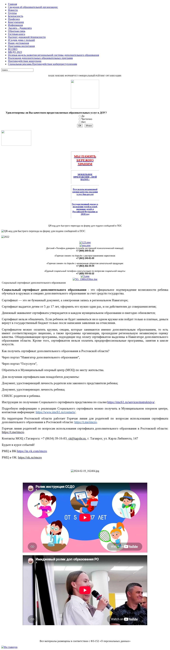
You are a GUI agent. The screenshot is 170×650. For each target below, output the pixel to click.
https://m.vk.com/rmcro (32, 451)
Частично (86, 119)
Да (82, 116)
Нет (83, 122)
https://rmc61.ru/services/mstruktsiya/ (131, 402)
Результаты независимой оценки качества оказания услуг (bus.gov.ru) (85, 192)
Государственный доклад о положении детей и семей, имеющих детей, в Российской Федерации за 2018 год (85, 209)
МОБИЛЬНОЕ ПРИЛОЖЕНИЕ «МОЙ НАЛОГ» (85, 177)
